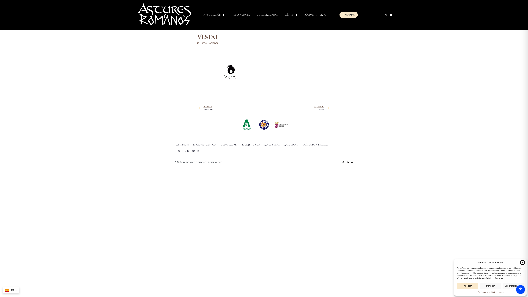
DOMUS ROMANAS (267, 14)
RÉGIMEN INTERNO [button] (315, 14)
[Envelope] (391, 15)
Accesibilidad (272, 144)
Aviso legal (291, 144)
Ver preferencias (513, 285)
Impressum (500, 292)
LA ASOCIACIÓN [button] (212, 14)
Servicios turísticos (205, 144)
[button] (522, 262)
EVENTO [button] (289, 14)
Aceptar (468, 285)
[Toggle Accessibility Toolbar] (520, 289)
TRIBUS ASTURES (240, 14)
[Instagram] (385, 15)
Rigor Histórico (250, 144)
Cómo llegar (229, 144)
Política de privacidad (486, 292)
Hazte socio (182, 144)
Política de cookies (188, 151)
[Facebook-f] (343, 162)
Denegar (490, 285)
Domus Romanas (209, 43)
